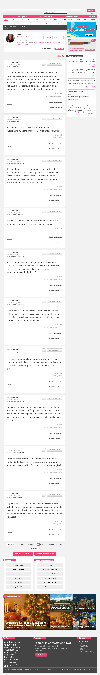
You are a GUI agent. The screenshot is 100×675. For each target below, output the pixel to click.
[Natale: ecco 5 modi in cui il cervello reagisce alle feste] (61, 621)
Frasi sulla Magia (50, 574)
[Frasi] (5, 17)
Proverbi (77, 19)
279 (34, 544)
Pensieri (50, 565)
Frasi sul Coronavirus (50, 582)
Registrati (91, 10)
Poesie (22, 19)
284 (53, 544)
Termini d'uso (86, 669)
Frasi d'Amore (10, 655)
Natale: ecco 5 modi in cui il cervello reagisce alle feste (61, 627)
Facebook (70, 12)
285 (57, 544)
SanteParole (83, 648)
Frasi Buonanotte (11, 651)
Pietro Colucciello (91, 101)
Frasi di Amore (18, 565)
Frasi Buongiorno (10, 653)
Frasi (6, 19)
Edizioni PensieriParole (86, 651)
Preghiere (92, 19)
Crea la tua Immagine (55, 102)
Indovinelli (13, 19)
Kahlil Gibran (12, 662)
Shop (81, 649)
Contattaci (93, 669)
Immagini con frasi (72, 16)
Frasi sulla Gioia (50, 587)
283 (49, 544)
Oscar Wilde (15, 664)
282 (46, 544)
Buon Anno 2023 (15, 647)
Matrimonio (7, 665)
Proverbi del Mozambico (50, 569)
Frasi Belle (36, 23)
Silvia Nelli (22, 36)
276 (23, 544)
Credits (70, 669)
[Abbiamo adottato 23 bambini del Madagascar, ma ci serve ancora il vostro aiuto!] (61, 603)
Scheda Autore (58, 37)
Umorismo (35, 19)
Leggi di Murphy (54, 19)
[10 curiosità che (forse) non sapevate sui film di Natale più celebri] (85, 621)
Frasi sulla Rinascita (50, 578)
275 (19, 544)
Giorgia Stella (92, 64)
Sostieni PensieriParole (81, 29)
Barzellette (6, 647)
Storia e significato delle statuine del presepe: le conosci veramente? (84, 609)
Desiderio (19, 497)
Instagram (78, 12)
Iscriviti (41, 654)
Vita (18, 66)
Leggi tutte (59, 48)
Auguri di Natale (9, 23)
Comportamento (21, 256)
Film (28, 19)
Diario (85, 19)
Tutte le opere (22, 16)
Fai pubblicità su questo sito (87, 652)
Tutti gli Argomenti (45, 554)
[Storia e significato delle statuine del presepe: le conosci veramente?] (85, 603)
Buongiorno (46, 23)
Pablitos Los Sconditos (90, 86)
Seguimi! (49, 37)
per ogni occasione (67, 19)
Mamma (93, 77)
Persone (93, 66)
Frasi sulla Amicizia (18, 569)
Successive (33, 548)
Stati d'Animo (20, 121)
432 (61, 544)
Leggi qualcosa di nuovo (23, 554)
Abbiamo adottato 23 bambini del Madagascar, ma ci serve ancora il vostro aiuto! (60, 608)
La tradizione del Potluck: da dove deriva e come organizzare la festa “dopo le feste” (26, 624)
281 (42, 544)
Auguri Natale (11, 644)
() (81, 61)
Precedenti (11, 544)
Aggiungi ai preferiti (44, 64)
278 (30, 544)
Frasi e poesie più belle (46, 16)
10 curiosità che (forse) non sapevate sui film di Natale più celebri (84, 627)
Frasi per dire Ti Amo (11, 658)
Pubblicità (65, 669)
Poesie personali (91, 103)
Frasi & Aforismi (12, 66)
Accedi (91, 13)
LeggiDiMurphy (84, 646)
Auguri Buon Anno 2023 (23, 23)
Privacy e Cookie (77, 669)
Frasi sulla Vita (18, 574)
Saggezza (19, 214)
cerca (61, 12)
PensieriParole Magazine (12, 597)
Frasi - (16, 11)
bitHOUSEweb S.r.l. (36, 669)
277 (27, 544)
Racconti (44, 19)
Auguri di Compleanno (12, 642)
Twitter (74, 12)
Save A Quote (83, 645)
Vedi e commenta (54, 64)
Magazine (92, 16)
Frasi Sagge (57, 23)
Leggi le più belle (45, 48)
